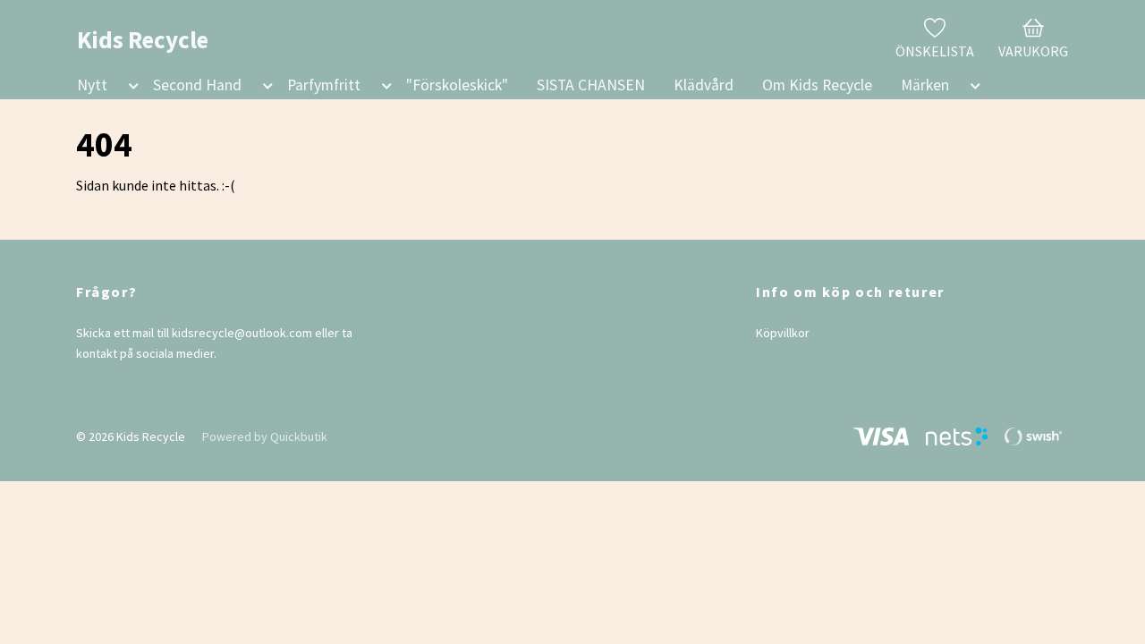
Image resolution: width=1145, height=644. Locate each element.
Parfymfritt (323, 85)
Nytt (92, 85)
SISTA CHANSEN (591, 85)
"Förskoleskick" (457, 85)
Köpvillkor (783, 333)
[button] (130, 88)
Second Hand (197, 85)
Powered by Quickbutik (264, 436)
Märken (925, 85)
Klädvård (704, 85)
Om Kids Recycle (817, 85)
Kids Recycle (142, 39)
